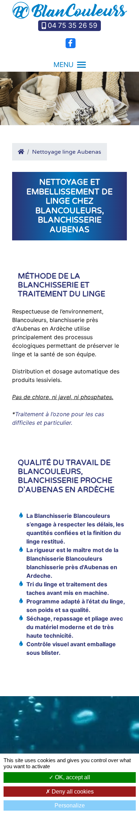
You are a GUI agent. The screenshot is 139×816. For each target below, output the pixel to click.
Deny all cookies (72, 792)
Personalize (70, 805)
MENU (63, 64)
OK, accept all (71, 777)
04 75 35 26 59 (72, 25)
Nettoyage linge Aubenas (66, 151)
